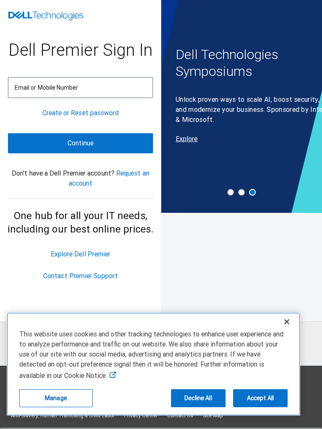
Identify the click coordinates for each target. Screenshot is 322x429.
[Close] (287, 322)
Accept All (260, 398)
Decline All (198, 398)
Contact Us (180, 416)
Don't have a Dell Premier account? (63, 173)
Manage (56, 398)
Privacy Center (141, 416)
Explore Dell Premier (81, 254)
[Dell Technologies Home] (46, 16)
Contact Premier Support (80, 276)
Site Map (213, 416)
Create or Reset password (80, 113)
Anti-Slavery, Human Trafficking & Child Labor (62, 416)
